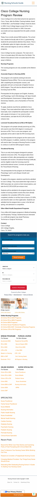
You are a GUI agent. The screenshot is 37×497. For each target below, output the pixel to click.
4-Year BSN (19, 350)
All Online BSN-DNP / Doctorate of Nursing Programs (18, 327)
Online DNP (4, 390)
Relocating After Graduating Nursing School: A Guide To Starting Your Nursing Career (18, 466)
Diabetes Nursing (6, 424)
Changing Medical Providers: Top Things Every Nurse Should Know (18, 460)
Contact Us (16, 482)
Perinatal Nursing (6, 433)
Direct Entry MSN (20, 347)
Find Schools (18, 257)
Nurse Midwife (19, 375)
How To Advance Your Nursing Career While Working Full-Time (18, 451)
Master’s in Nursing (6, 353)
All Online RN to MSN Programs (11, 320)
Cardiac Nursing (6, 421)
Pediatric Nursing (6, 430)
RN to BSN (4, 344)
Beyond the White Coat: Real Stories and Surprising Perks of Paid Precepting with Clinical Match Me (17, 446)
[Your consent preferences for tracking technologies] (34, 494)
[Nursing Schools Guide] (12, 3)
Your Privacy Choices (14, 492)
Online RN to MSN (6, 375)
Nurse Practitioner (20, 372)
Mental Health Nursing (8, 418)
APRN (17, 387)
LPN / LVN (18, 353)
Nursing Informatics (20, 384)
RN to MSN (4, 347)
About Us (9, 482)
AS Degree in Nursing (21, 359)
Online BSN (4, 381)
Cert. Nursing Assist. (21, 356)
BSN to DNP (4, 356)
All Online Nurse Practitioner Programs (13, 325)
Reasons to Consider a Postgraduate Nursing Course (18, 456)
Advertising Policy (25, 482)
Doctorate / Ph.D (5, 359)
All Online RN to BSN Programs (11, 318)
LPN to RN (4, 350)
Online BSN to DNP (6, 384)
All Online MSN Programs (9, 322)
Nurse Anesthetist (21, 381)
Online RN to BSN (6, 372)
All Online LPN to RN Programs (11, 329)
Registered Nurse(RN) (21, 341)
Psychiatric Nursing (7, 427)
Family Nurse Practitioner (9, 404)
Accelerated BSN (6, 341)
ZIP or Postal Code (7, 239)
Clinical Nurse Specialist (9, 435)
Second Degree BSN (21, 344)
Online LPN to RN (6, 378)
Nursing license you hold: (9, 251)
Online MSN (4, 387)
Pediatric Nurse (19, 378)
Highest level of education (9, 246)
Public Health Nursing (8, 412)
